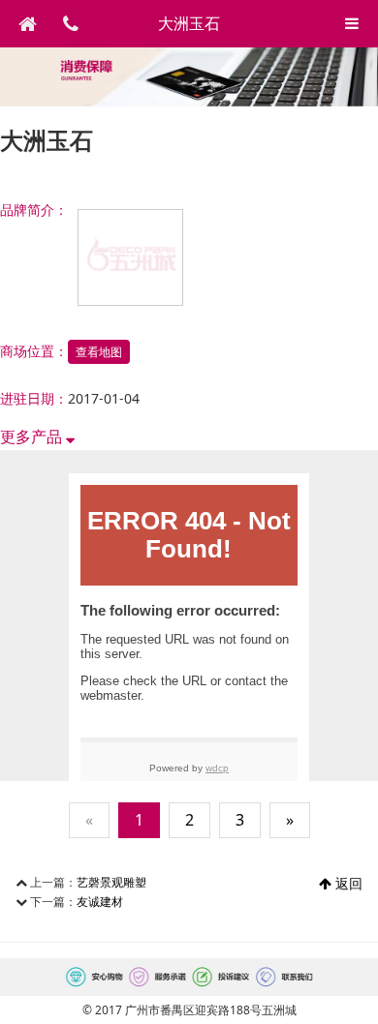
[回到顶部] (352, 998)
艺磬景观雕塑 (111, 882)
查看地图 (99, 352)
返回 (346, 883)
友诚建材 (100, 901)
